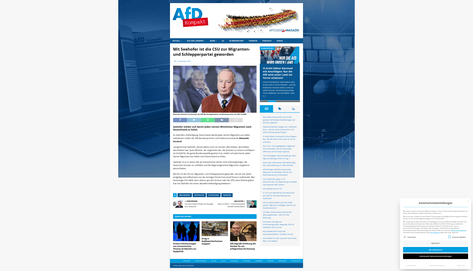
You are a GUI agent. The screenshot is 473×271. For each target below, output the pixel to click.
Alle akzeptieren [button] (435, 250)
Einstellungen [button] (435, 232)
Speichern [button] (435, 243)
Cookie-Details (411, 265)
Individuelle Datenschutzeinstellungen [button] (435, 256)
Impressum (461, 265)
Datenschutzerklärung (458, 230)
